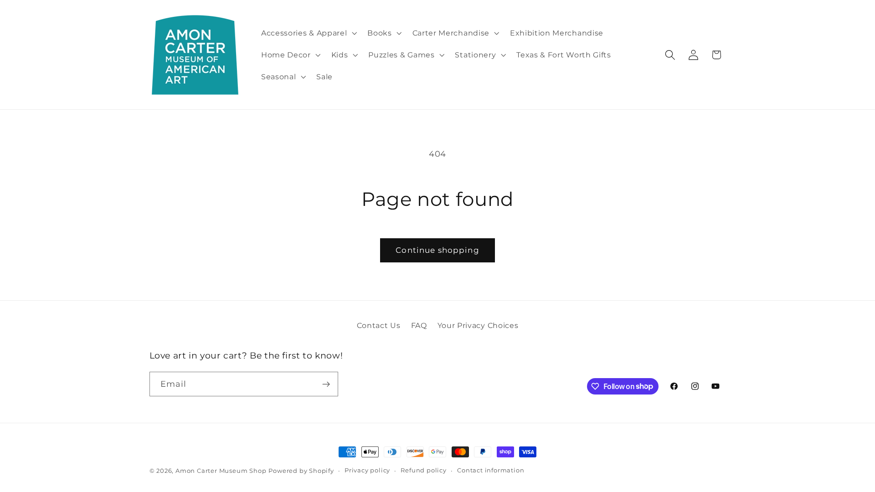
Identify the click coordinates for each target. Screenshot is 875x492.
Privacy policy (367, 470)
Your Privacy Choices (478, 325)
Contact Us (379, 325)
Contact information (490, 470)
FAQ (419, 325)
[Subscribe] (326, 384)
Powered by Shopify (301, 470)
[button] (308, 33)
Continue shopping (437, 250)
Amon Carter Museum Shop (221, 470)
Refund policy (423, 470)
